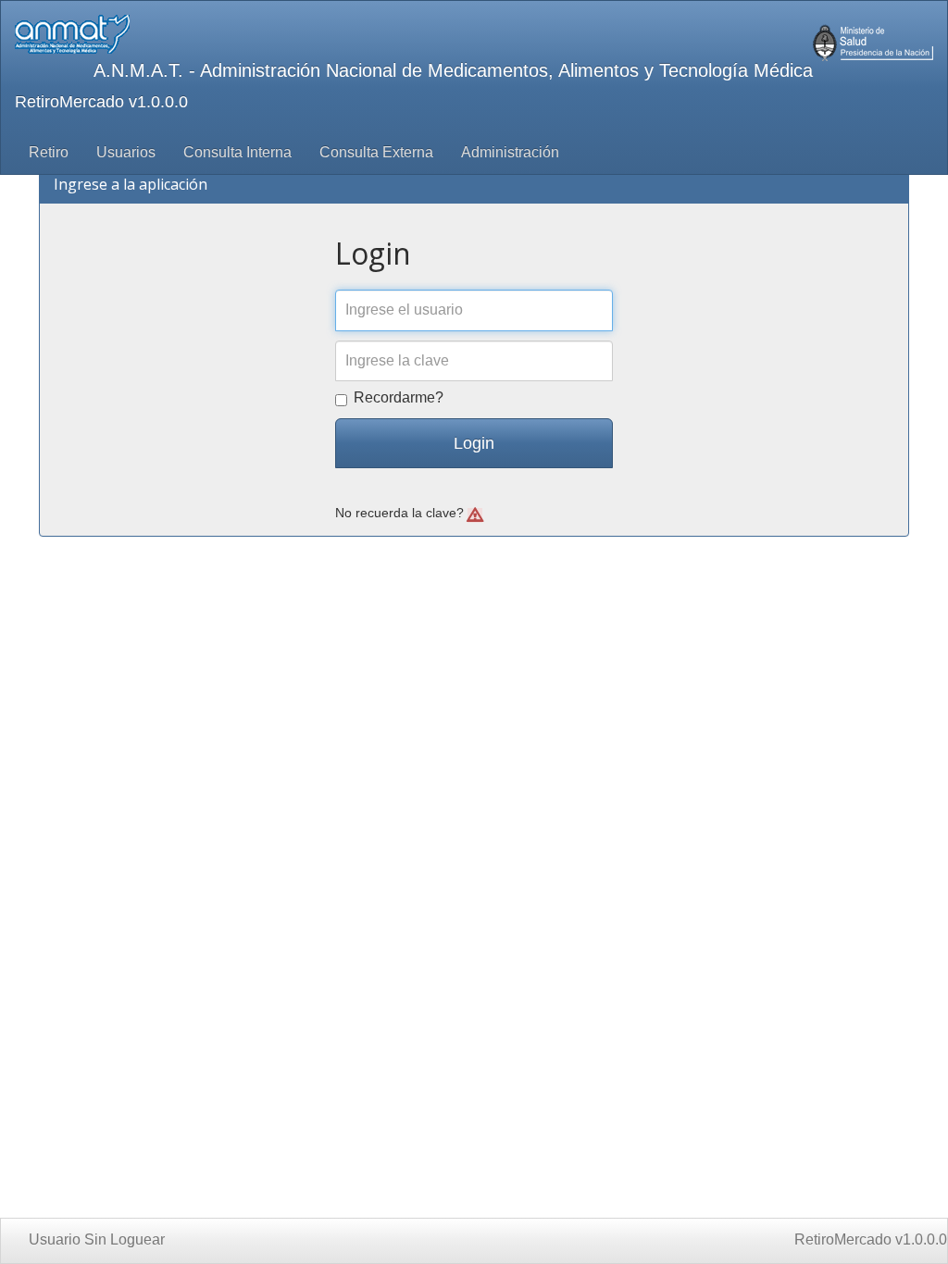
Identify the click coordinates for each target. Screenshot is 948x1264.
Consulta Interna (237, 152)
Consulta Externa (376, 152)
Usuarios (126, 152)
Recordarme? (398, 397)
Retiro (49, 152)
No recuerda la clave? (401, 513)
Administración (510, 152)
